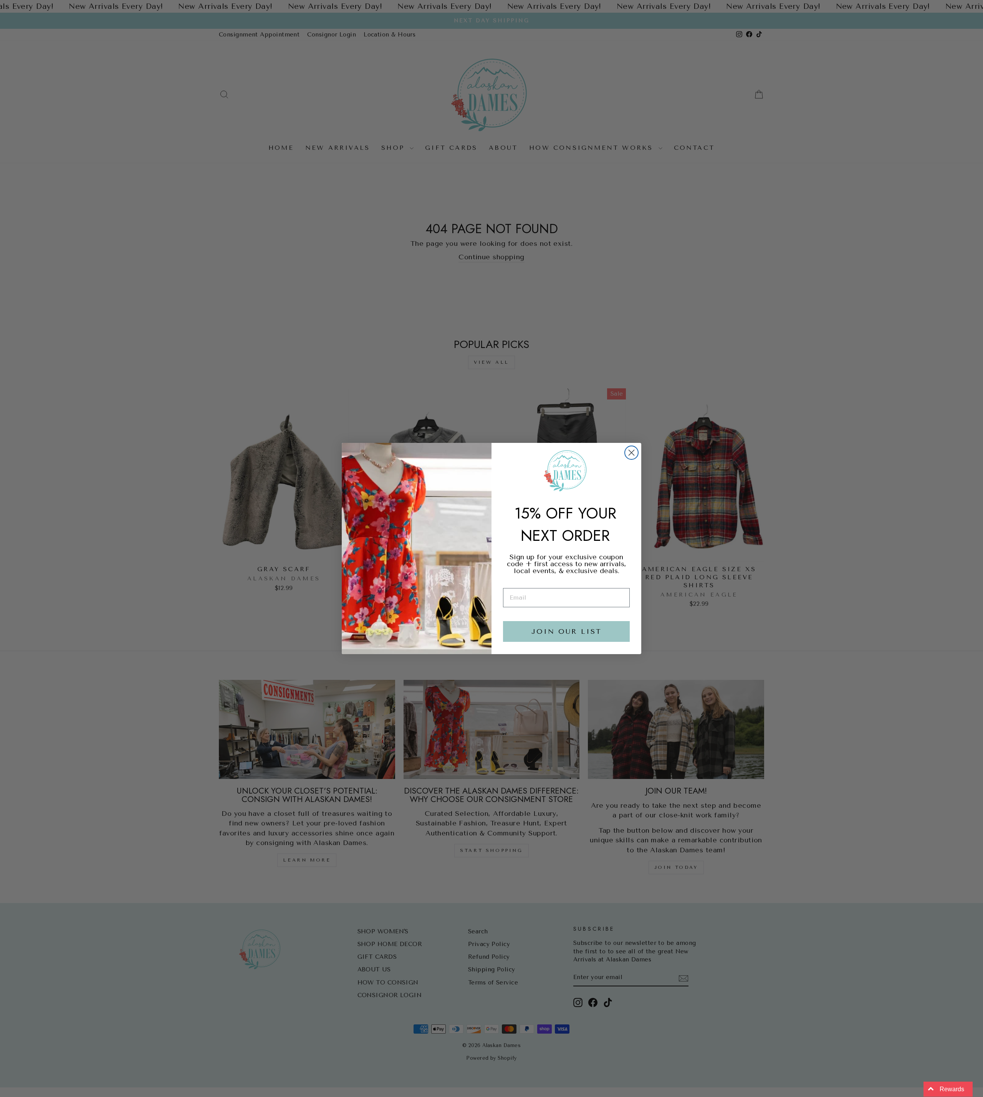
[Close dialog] (631, 452)
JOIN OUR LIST (566, 631)
